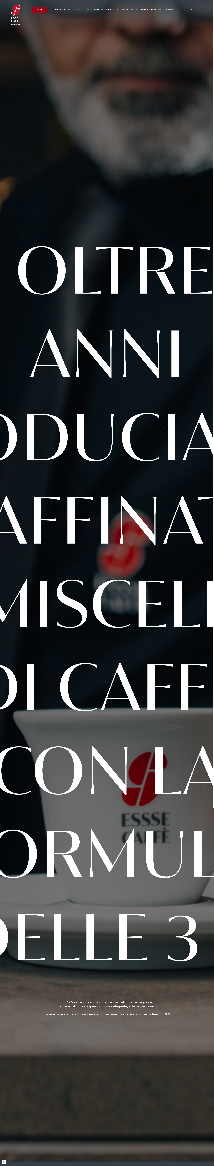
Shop (40, 10)
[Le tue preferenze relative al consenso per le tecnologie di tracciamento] (4, 1162)
